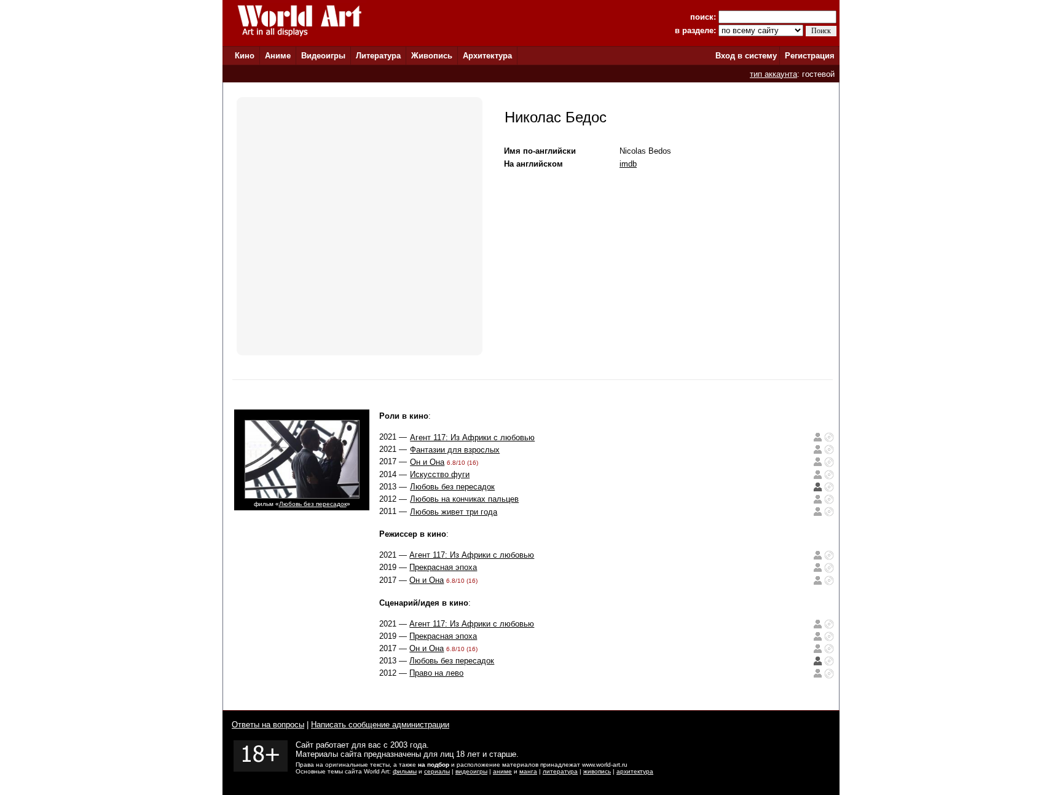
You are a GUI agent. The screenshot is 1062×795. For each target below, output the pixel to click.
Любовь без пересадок (313, 503)
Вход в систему (746, 55)
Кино (244, 55)
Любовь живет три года (453, 511)
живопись (597, 771)
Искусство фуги (440, 474)
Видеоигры (323, 55)
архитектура (634, 771)
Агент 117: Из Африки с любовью (472, 437)
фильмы (405, 771)
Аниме (278, 55)
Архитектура (487, 55)
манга (528, 771)
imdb (628, 163)
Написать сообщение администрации (380, 724)
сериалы (437, 771)
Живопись (431, 55)
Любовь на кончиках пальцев (464, 499)
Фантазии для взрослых (455, 449)
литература (560, 771)
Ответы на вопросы (268, 724)
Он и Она (427, 462)
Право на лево (436, 673)
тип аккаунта (773, 74)
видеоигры (471, 771)
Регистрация (810, 55)
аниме (502, 771)
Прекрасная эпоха (443, 567)
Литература (378, 55)
